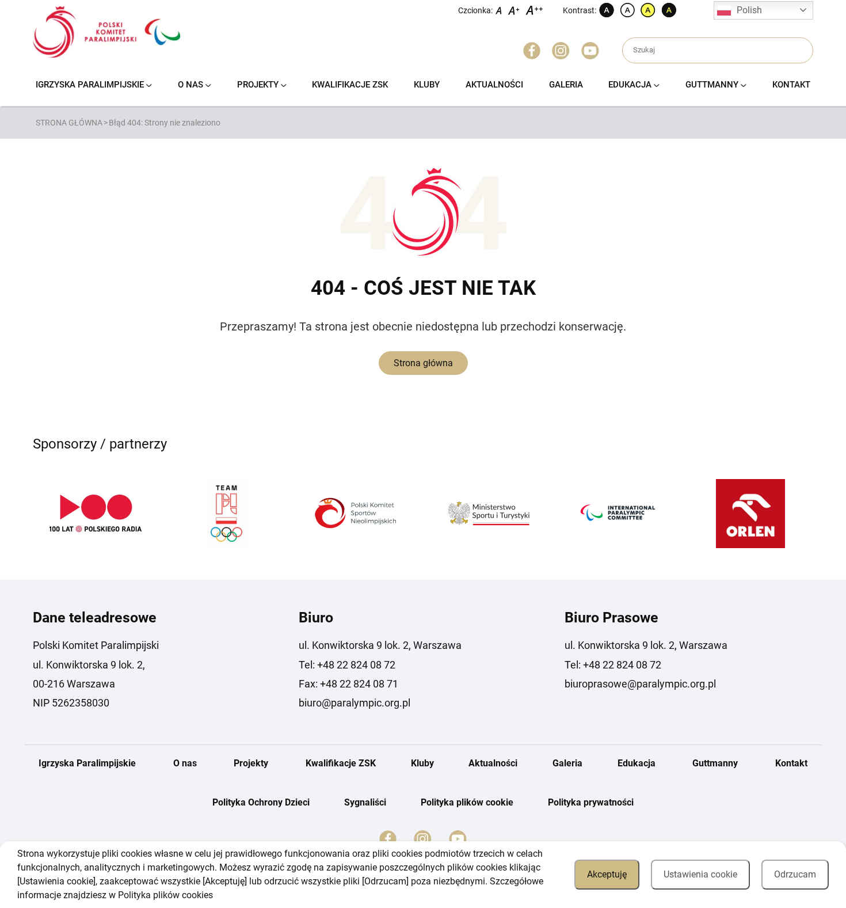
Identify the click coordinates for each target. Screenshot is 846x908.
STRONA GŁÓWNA (69, 122)
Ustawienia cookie (700, 874)
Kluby (427, 84)
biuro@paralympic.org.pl (354, 703)
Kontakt (791, 84)
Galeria (566, 84)
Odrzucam (795, 874)
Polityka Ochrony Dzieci (261, 802)
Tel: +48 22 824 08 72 (347, 665)
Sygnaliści (365, 802)
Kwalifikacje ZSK (350, 84)
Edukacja (629, 84)
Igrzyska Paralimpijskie (90, 84)
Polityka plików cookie (467, 802)
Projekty (258, 84)
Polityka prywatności (591, 802)
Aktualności (494, 84)
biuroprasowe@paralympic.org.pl (640, 684)
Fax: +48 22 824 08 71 (348, 684)
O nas (190, 84)
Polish (749, 10)
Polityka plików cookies (165, 895)
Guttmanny (711, 84)
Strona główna (423, 363)
